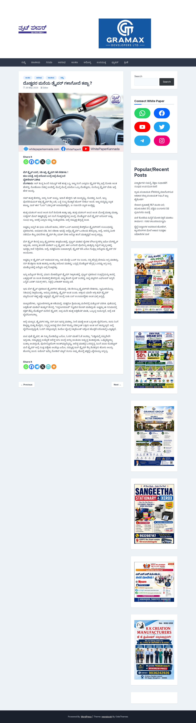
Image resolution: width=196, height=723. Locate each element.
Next (117, 384)
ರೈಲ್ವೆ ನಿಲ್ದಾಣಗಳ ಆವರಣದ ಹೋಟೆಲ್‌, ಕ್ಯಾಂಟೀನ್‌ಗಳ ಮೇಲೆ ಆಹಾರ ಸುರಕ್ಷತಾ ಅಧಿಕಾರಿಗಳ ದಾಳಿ (150, 230)
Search (138, 76)
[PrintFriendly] (48, 161)
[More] (53, 161)
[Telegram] (37, 161)
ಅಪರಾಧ (62, 62)
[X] (42, 161)
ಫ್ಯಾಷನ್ (115, 62)
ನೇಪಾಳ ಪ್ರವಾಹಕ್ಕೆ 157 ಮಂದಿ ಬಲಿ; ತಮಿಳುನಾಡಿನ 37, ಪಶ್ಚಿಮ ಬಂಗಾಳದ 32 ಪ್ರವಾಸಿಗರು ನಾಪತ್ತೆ (151, 208)
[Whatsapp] (25, 161)
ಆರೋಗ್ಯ (87, 62)
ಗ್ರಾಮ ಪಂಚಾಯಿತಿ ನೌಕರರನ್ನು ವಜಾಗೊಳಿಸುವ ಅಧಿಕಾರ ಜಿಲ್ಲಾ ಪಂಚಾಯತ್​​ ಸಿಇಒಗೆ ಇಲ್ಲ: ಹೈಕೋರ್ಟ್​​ (153, 195)
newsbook (107, 716)
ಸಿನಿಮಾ (49, 62)
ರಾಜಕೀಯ (35, 62)
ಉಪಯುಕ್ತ (101, 62)
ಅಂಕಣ (74, 62)
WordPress (86, 716)
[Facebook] (31, 161)
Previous (26, 384)
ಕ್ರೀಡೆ (126, 62)
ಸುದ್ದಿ (23, 62)
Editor (45, 88)
